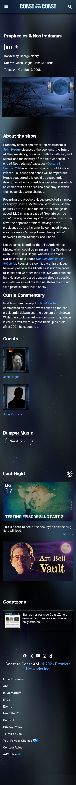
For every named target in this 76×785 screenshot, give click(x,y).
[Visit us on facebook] (24, 655)
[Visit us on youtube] (38, 655)
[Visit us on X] (31, 655)
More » (68, 534)
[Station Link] (38, 6)
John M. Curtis (43, 63)
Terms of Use (12, 734)
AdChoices (10, 754)
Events (7, 706)
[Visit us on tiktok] (51, 655)
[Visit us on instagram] (44, 655)
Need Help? (11, 713)
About (7, 686)
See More (16, 441)
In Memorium (12, 693)
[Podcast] (70, 474)
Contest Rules (12, 747)
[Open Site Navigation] (6, 7)
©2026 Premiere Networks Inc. (48, 666)
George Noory (29, 56)
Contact (8, 720)
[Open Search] (70, 7)
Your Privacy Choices (17, 740)
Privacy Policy (12, 727)
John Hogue (24, 63)
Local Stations (13, 679)
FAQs (6, 699)
